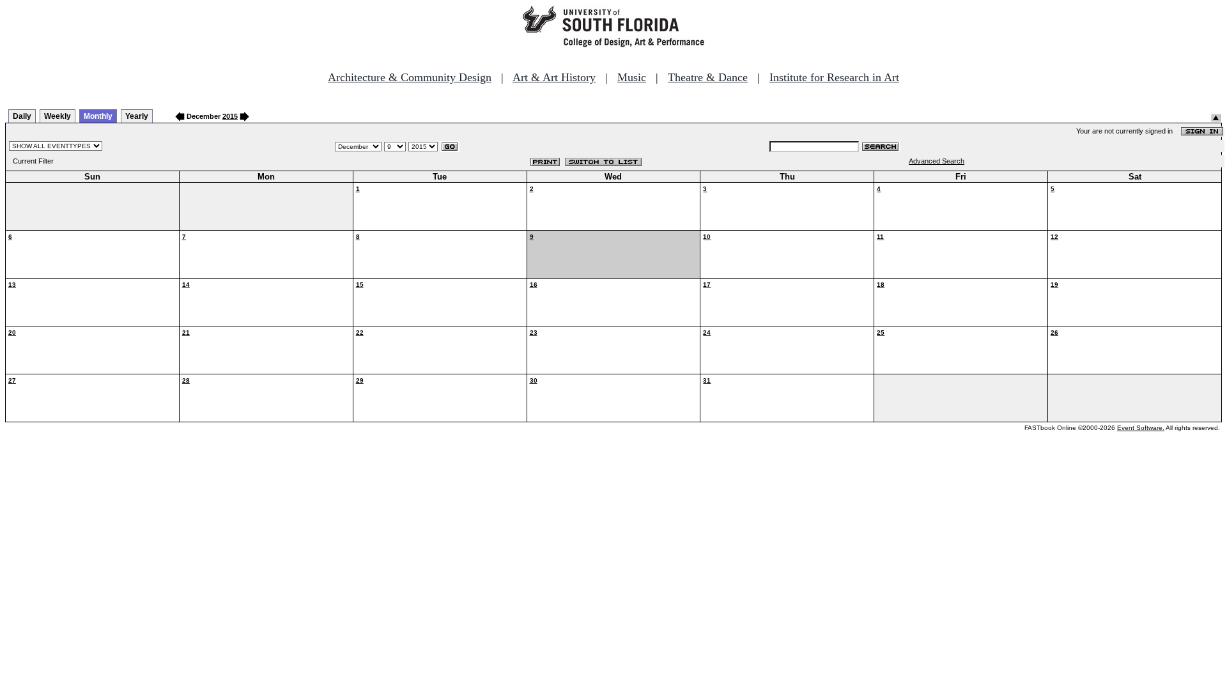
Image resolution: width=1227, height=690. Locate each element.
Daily (22, 116)
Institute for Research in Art (834, 77)
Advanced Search (936, 161)
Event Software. (1140, 427)
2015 (230, 116)
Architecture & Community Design (409, 77)
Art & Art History (554, 77)
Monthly (98, 116)
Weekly (57, 116)
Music (631, 77)
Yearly (136, 116)
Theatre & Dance (708, 77)
